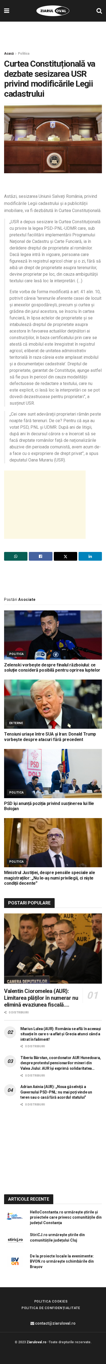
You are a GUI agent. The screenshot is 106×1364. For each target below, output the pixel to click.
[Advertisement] (53, 34)
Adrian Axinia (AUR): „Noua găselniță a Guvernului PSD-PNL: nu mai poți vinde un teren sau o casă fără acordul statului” (56, 1092)
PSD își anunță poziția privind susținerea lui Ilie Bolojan (49, 806)
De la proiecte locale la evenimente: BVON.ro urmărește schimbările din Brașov (62, 1261)
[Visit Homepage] (53, 10)
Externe (16, 723)
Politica (23, 53)
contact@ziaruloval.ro (55, 1323)
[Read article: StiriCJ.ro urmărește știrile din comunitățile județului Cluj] (15, 1240)
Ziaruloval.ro (36, 1342)
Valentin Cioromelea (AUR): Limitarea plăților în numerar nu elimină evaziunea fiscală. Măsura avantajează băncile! (41, 998)
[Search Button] (99, 11)
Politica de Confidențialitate (50, 1308)
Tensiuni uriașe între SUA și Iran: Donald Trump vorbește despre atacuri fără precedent (50, 736)
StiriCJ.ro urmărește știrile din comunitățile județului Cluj (57, 1237)
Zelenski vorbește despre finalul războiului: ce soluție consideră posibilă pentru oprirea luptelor (52, 667)
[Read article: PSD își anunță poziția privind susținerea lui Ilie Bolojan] (53, 773)
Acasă (9, 53)
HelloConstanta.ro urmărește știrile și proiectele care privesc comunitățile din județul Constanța (66, 1217)
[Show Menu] (6, 11)
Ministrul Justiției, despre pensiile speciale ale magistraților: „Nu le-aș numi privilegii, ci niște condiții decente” (49, 878)
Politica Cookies (51, 1301)
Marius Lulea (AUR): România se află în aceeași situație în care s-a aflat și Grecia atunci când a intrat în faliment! (60, 1034)
